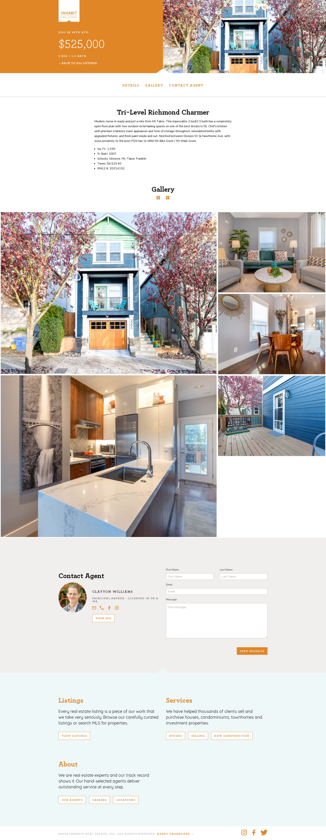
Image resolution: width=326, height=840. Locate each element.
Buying (175, 736)
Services (179, 700)
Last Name (226, 569)
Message (171, 599)
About (68, 764)
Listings (70, 700)
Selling (198, 736)
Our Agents (72, 800)
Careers (99, 800)
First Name (172, 569)
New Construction (231, 736)
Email (169, 584)
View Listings (74, 736)
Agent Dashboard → (175, 834)
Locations (125, 800)
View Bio (103, 618)
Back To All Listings (79, 63)
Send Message (252, 651)
